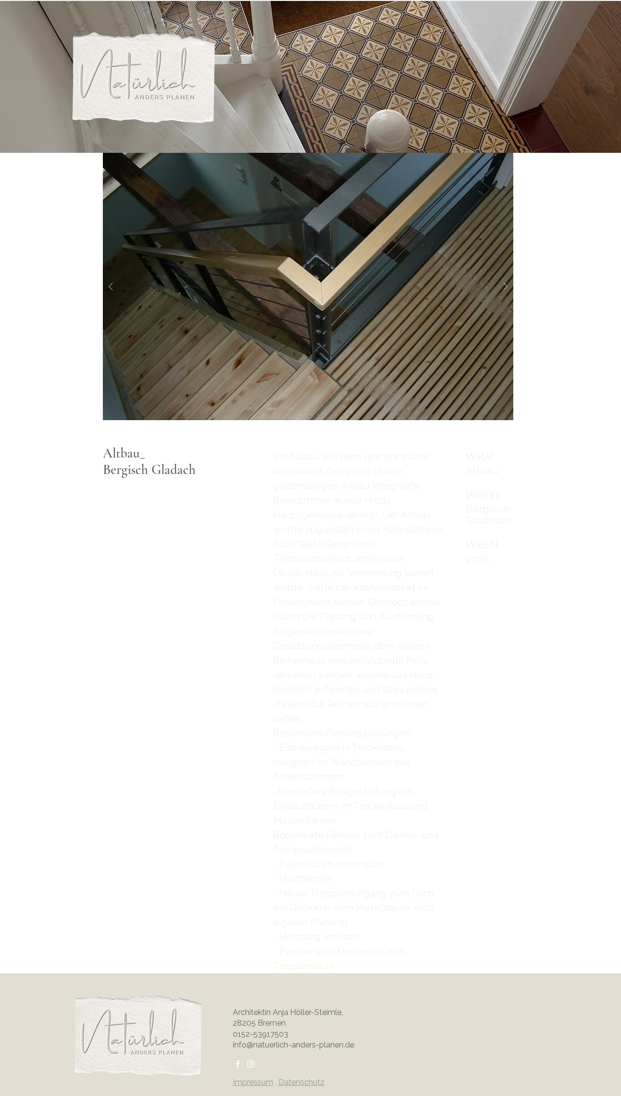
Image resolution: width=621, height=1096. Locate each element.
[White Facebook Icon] (238, 1064)
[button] (308, 286)
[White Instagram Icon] (251, 1064)
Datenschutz (301, 1082)
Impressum (253, 1082)
